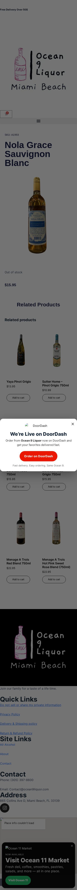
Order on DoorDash (38, 456)
